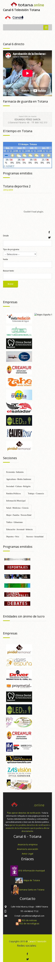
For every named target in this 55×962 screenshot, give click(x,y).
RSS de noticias (29, 920)
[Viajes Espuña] (19, 662)
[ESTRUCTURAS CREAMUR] (19, 369)
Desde (6, 235)
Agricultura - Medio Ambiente (18, 479)
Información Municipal (16, 501)
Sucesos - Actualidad (34, 536)
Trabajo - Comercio (36, 493)
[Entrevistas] (17, 576)
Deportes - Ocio (12, 536)
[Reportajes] (17, 567)
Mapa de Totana (31, 880)
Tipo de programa (11, 249)
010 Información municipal (31, 870)
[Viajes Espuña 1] (43, 314)
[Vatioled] (19, 420)
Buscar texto (8, 270)
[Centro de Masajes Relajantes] (19, 722)
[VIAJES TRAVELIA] (19, 394)
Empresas (10, 302)
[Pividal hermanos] (19, 445)
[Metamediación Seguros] (19, 317)
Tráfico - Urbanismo (14, 522)
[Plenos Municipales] (17, 594)
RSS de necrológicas (29, 923)
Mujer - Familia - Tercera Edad (18, 515)
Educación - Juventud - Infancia (19, 529)
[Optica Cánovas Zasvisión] (19, 771)
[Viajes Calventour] (19, 432)
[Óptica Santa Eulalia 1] (19, 758)
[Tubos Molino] (19, 330)
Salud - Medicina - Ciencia (17, 508)
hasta (5, 259)
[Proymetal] (19, 685)
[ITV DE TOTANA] (19, 746)
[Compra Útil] (17, 559)
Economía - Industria (15, 472)
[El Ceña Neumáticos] (19, 674)
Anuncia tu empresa (27, 844)
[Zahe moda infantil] (19, 381)
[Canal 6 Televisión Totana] (27, 5)
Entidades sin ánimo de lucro (24, 616)
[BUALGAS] (19, 356)
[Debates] (17, 603)
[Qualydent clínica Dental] (19, 343)
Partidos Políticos (13, 493)
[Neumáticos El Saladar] (19, 407)
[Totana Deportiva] (17, 585)
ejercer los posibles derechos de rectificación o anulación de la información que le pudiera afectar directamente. (28, 828)
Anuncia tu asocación (27, 849)
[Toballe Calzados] (19, 784)
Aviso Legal (27, 853)
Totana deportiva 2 (17, 186)
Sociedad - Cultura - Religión (18, 486)
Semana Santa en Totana (31, 889)
